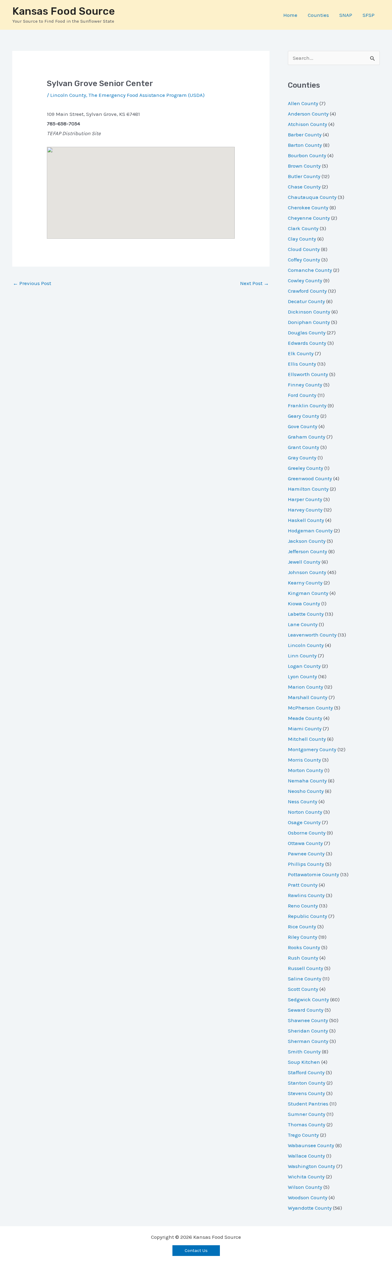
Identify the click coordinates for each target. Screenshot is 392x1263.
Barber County (305, 134)
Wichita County (306, 1177)
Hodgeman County (310, 530)
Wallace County (306, 1156)
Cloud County (304, 249)
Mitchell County (307, 739)
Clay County (302, 239)
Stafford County (306, 1072)
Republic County (307, 916)
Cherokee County (308, 207)
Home (290, 15)
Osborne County (307, 833)
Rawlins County (306, 895)
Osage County (304, 822)
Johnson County (307, 572)
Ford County (302, 395)
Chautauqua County (312, 197)
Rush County (303, 958)
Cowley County (305, 280)
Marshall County (307, 697)
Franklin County (307, 405)
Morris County (304, 760)
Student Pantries (308, 1104)
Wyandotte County (310, 1208)
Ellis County (302, 364)
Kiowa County (304, 603)
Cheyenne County (309, 218)
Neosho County (306, 791)
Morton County (305, 770)
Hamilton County (308, 489)
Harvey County (305, 510)
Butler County (304, 176)
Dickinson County (309, 312)
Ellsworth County (308, 374)
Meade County (305, 718)
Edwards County (307, 343)
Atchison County (307, 124)
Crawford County (307, 291)
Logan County (304, 666)
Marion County (305, 687)
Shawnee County (308, 1020)
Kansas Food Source (63, 11)
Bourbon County (307, 155)
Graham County (306, 437)
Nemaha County (307, 781)
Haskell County (306, 520)
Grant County (303, 447)
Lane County (303, 624)
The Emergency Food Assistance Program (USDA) (147, 95)
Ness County (302, 801)
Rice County (302, 926)
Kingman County (308, 593)
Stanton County (306, 1083)
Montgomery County (312, 749)
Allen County (303, 103)
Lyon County (302, 676)
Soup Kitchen (304, 1062)
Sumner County (306, 1114)
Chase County (304, 187)
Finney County (305, 385)
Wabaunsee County (311, 1145)
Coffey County (304, 260)
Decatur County (306, 301)
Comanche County (310, 270)
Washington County (311, 1166)
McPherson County (310, 708)
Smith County (304, 1051)
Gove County (302, 426)
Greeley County (305, 468)
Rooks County (304, 947)
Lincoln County (68, 95)
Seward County (305, 1010)
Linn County (302, 655)
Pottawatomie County (313, 874)
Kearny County (305, 583)
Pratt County (303, 885)
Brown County (304, 166)
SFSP (369, 15)
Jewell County (304, 562)
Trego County (303, 1135)
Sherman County (308, 1041)
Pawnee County (306, 853)
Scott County (303, 989)
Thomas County (306, 1124)
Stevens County (306, 1093)
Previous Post (32, 283)
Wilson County (305, 1187)
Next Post (254, 283)
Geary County (303, 416)
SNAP (345, 15)
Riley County (302, 937)
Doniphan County (309, 322)
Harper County (305, 499)
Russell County (305, 968)
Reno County (303, 906)
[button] (196, 1250)
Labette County (306, 614)
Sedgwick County (308, 999)
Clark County (303, 228)
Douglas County (307, 332)
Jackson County (307, 541)
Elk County (301, 353)
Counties (318, 15)
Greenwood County (310, 478)
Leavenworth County (312, 635)
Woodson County (307, 1197)
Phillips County (306, 864)
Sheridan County (308, 1031)
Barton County (305, 145)
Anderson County (308, 114)
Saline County (304, 979)
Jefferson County (307, 551)
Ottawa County (305, 843)
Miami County (305, 728)
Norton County (305, 812)
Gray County (302, 458)
